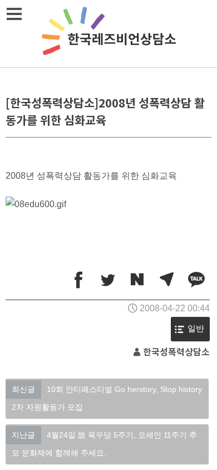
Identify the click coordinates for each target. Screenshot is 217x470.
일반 (196, 328)
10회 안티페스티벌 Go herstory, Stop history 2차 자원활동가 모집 (107, 398)
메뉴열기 (14, 14)
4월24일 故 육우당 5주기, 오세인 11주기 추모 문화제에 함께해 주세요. (104, 443)
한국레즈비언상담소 (108, 33)
